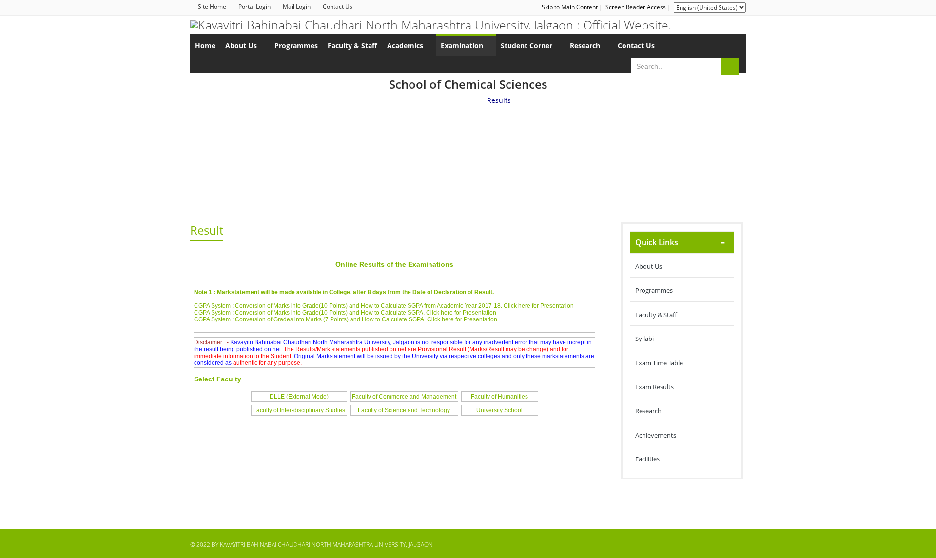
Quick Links (656, 242)
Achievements (655, 435)
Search (730, 66)
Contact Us (337, 6)
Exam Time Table (659, 363)
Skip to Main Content (570, 7)
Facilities (647, 459)
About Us (648, 266)
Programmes (654, 290)
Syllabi (644, 338)
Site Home (212, 6)
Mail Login (297, 6)
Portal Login (254, 6)
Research (648, 410)
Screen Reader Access (635, 7)
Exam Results (654, 386)
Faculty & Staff (656, 314)
